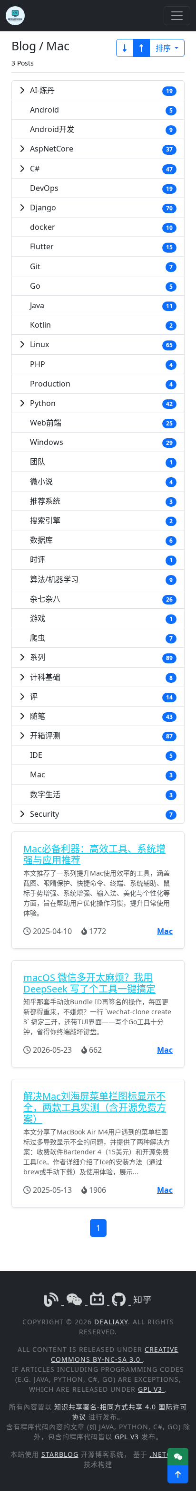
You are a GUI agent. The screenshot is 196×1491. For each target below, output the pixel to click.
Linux (39, 344)
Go (35, 286)
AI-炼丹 (42, 90)
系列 (37, 657)
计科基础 (45, 677)
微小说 (41, 481)
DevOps (44, 188)
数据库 (41, 540)
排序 (164, 48)
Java (37, 305)
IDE (36, 755)
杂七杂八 (45, 599)
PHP (37, 364)
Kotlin (40, 325)
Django (43, 207)
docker (42, 227)
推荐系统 (45, 501)
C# (34, 168)
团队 (37, 461)
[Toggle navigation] (177, 15)
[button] (177, 1474)
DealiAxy (111, 1321)
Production (50, 383)
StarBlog (59, 1454)
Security (44, 814)
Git (35, 266)
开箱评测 (45, 735)
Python (43, 403)
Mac (37, 774)
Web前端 (45, 422)
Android (44, 109)
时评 (37, 559)
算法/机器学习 (54, 579)
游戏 (37, 618)
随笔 (37, 716)
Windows (46, 442)
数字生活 (45, 794)
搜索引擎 (45, 520)
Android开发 (52, 129)
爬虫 (37, 637)
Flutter (42, 246)
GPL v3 (151, 1389)
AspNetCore (51, 148)
